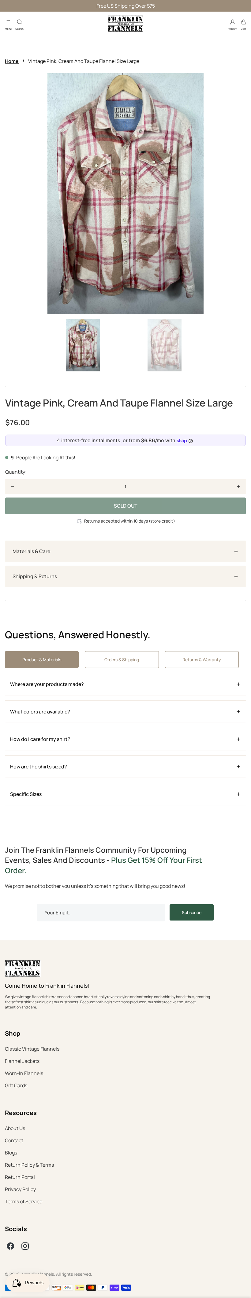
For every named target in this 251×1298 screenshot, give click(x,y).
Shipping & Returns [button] (35, 576)
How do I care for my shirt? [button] (40, 739)
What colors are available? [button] (40, 711)
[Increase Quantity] (238, 486)
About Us (15, 1128)
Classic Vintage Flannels (32, 1048)
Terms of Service (23, 1201)
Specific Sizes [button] (26, 794)
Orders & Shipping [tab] (121, 659)
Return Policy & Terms (29, 1164)
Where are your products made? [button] (47, 684)
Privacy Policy (20, 1189)
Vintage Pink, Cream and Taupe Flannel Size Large (83, 61)
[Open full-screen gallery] (125, 193)
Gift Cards (16, 1085)
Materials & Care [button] (31, 551)
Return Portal (20, 1177)
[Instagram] (25, 1246)
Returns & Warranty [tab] (201, 659)
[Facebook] (10, 1246)
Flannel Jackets (22, 1061)
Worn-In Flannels (24, 1073)
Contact (14, 1140)
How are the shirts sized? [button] (38, 766)
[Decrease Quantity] (12, 486)
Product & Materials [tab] (41, 659)
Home (12, 61)
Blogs (11, 1152)
